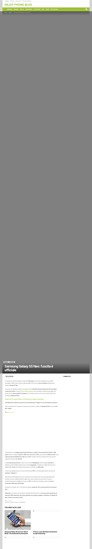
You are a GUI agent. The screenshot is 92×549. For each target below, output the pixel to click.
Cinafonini (29, 9)
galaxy (7, 502)
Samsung (22, 502)
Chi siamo (12, 1)
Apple (22, 9)
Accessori (37, 9)
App (43, 9)
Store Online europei (27, 391)
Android (9, 9)
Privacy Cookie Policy (26, 1)
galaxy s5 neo (15, 502)
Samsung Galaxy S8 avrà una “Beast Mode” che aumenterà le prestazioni (16, 532)
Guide (47, 9)
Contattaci (7, 1)
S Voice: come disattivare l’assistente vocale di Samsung (45, 532)
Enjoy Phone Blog (18, 4)
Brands (16, 9)
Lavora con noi (18, 1)
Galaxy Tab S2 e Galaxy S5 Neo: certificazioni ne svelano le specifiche (24, 399)
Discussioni (54, 9)
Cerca (86, 9)
